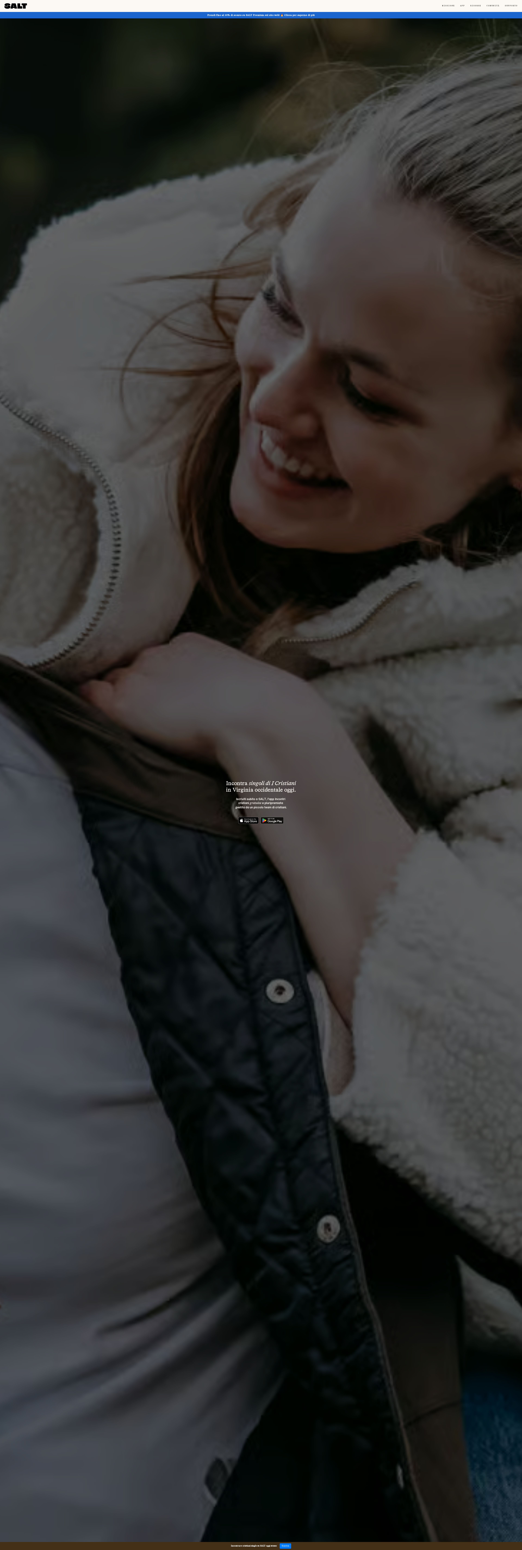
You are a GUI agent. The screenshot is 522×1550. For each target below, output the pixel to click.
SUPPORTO (511, 6)
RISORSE (475, 6)
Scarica (285, 1546)
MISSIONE (448, 6)
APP (462, 6)
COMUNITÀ (493, 6)
